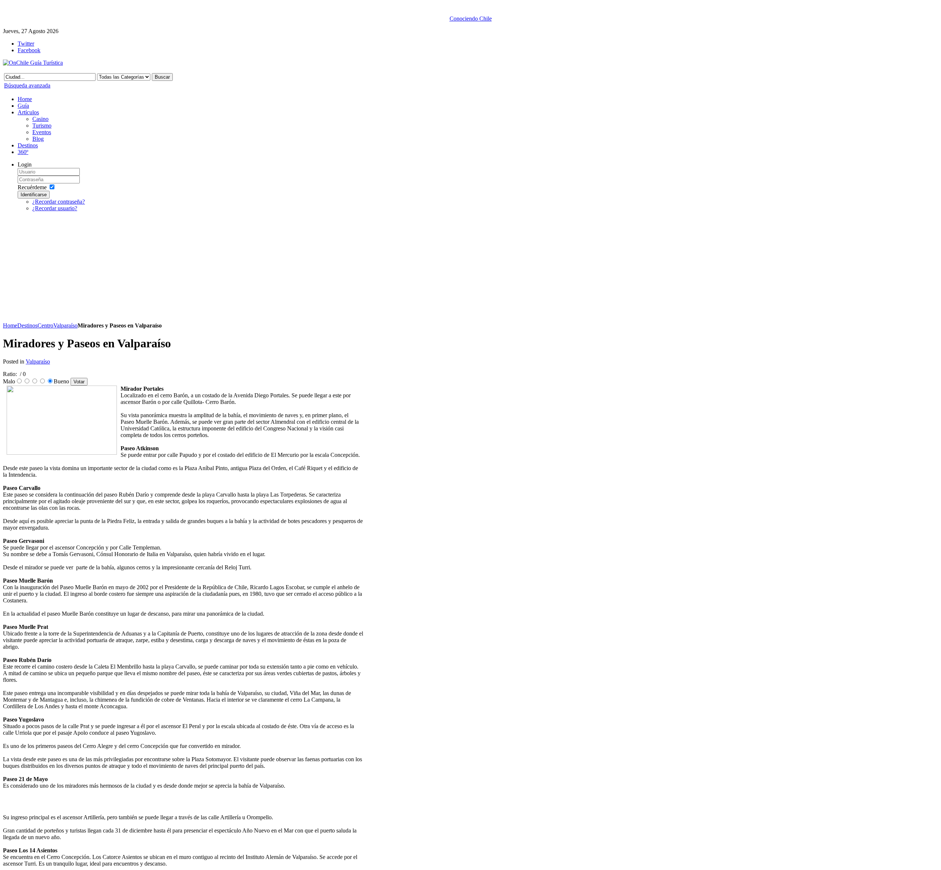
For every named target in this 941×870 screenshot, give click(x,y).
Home (10, 325)
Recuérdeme (32, 187)
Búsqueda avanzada (27, 85)
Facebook (29, 50)
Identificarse (34, 194)
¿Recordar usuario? (54, 208)
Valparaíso (65, 325)
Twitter (26, 43)
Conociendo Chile (471, 18)
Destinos (27, 325)
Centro (45, 325)
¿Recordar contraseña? (58, 201)
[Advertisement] (183, 269)
